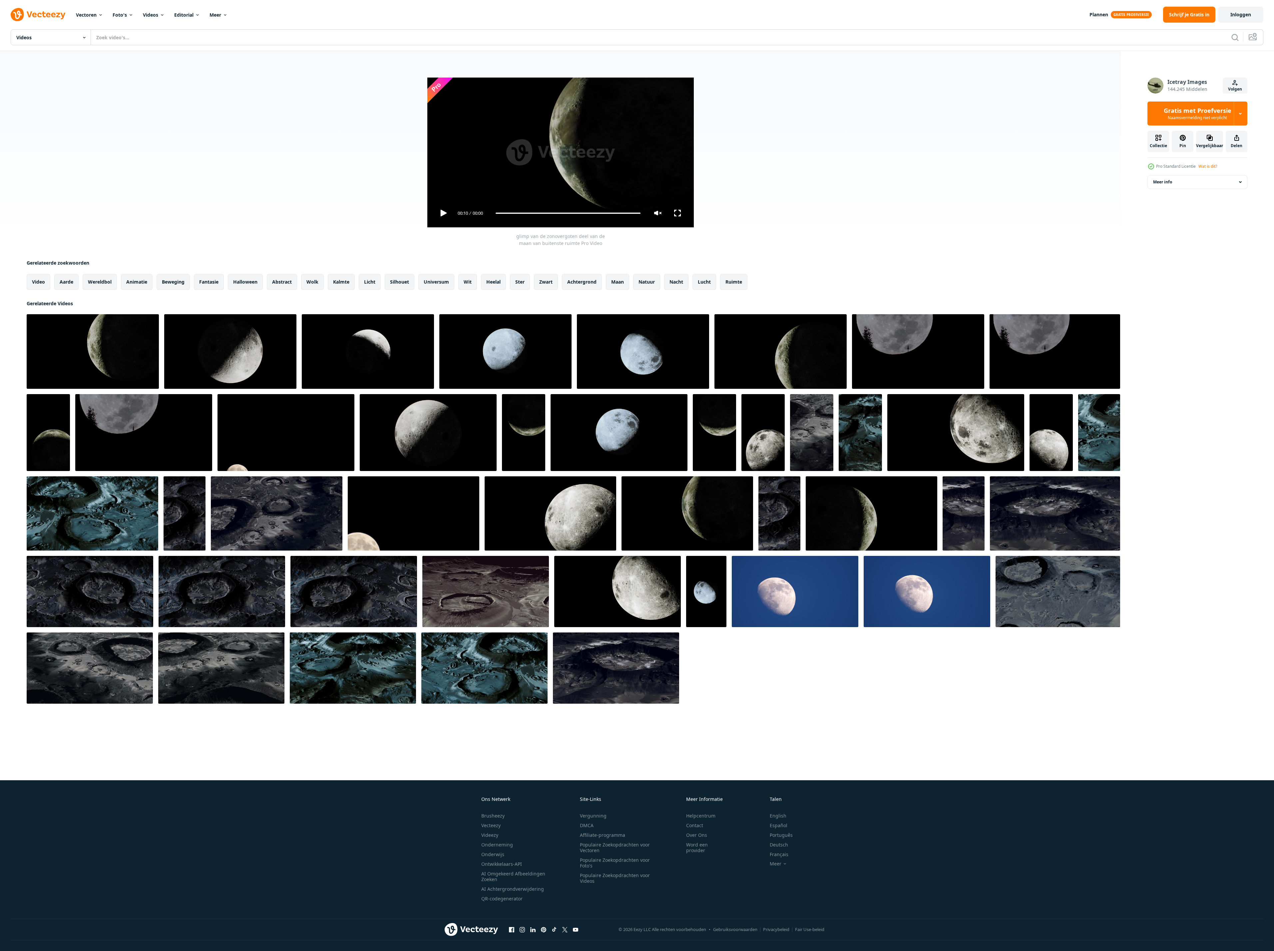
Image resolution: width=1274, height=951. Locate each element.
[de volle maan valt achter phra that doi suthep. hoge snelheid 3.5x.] (1055, 351)
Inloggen (1240, 14)
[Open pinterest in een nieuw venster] (543, 929)
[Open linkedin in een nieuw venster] (533, 929)
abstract (282, 282)
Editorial (184, 15)
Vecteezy (491, 825)
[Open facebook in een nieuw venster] (511, 929)
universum (436, 282)
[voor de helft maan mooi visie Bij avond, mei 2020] (795, 591)
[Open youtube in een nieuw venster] (575, 929)
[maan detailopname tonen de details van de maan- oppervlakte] (368, 351)
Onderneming (497, 844)
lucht (704, 282)
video (38, 282)
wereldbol (100, 282)
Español (778, 825)
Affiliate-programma (602, 835)
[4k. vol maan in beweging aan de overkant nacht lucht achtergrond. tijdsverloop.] (285, 432)
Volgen (1235, 89)
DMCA (587, 825)
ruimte (733, 282)
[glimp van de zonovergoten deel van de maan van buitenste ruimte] (93, 351)
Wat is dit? (1207, 166)
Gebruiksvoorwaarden (735, 929)
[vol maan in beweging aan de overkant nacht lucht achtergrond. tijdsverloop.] (413, 513)
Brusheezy (493, 816)
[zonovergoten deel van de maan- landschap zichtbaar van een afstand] (780, 351)
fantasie (208, 282)
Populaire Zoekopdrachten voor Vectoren (615, 847)
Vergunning (593, 816)
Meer (215, 15)
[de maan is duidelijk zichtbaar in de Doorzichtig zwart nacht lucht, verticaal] (714, 432)
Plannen (1098, 14)
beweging (173, 282)
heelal (493, 282)
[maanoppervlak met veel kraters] (811, 432)
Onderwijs (492, 854)
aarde (66, 282)
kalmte (341, 282)
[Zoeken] (1235, 37)
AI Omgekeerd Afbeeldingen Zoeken (513, 876)
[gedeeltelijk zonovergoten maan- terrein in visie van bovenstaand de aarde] (617, 591)
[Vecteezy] (38, 14)
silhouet (399, 282)
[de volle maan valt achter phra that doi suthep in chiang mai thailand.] (918, 351)
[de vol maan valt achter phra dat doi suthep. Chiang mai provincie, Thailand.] (143, 432)
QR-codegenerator (502, 898)
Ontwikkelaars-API (501, 864)
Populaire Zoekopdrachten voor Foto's (615, 863)
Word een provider (697, 847)
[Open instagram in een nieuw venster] (522, 929)
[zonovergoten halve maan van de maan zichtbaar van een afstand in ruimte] (955, 432)
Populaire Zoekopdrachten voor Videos (615, 878)
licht (369, 282)
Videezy (489, 835)
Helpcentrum (700, 816)
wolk (312, 282)
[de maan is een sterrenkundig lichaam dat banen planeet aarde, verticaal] (48, 432)
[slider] (567, 213)
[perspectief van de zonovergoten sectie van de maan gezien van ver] (619, 432)
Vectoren (86, 15)
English (778, 816)
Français (779, 854)
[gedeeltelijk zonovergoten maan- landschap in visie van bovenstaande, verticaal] (1051, 432)
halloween (245, 282)
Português (781, 835)
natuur (646, 282)
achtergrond (582, 282)
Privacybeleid (776, 929)
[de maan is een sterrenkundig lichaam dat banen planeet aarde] (687, 513)
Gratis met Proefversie (1197, 113)
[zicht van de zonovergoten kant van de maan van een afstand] (428, 432)
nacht (676, 282)
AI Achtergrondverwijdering (512, 889)
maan (617, 282)
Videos (150, 15)
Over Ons (696, 835)
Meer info (1162, 182)
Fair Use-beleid (809, 929)
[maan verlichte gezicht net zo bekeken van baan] (643, 351)
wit (468, 282)
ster (520, 282)
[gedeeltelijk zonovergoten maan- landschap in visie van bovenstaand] (550, 513)
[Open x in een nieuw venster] (565, 929)
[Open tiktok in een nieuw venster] (554, 929)
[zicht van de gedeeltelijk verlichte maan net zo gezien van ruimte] (871, 513)
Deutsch (779, 844)
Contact (694, 825)
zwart (546, 282)
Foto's (120, 15)
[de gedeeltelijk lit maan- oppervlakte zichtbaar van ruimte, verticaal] (523, 432)
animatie (136, 282)
